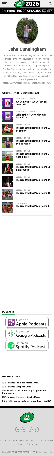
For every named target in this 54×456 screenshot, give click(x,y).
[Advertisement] (24, 265)
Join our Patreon (16, 440)
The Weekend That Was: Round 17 (33, 206)
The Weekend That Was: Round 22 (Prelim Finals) (33, 142)
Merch (21, 444)
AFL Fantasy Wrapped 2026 (16, 386)
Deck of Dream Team (25, 99)
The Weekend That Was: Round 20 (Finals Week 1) (33, 168)
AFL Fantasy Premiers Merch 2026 (20, 382)
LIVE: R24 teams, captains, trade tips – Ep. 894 (26, 401)
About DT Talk (47, 440)
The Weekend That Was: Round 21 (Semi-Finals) (33, 155)
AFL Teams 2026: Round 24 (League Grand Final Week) (24, 392)
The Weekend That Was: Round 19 (33, 180)
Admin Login (32, 444)
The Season (21, 203)
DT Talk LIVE (32, 440)
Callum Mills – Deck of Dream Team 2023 (31, 116)
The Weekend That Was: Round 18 (33, 193)
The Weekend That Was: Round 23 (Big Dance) (33, 129)
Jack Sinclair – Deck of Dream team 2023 (31, 103)
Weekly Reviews (23, 125)
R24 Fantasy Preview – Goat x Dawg (21, 397)
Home (3, 440)
